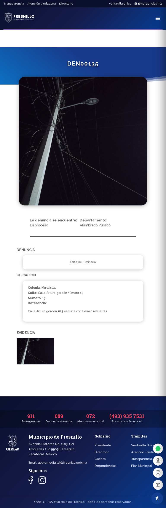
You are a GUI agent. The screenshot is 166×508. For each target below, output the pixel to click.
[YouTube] (158, 485)
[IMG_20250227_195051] (35, 352)
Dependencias (105, 466)
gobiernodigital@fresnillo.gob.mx (62, 462)
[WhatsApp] (158, 449)
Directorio (66, 3)
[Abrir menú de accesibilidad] (157, 498)
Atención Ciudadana (41, 3)
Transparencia (13, 3)
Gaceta (100, 459)
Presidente (103, 445)
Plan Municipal (141, 466)
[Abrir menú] (158, 18)
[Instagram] (158, 473)
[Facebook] (158, 461)
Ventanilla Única (120, 3)
